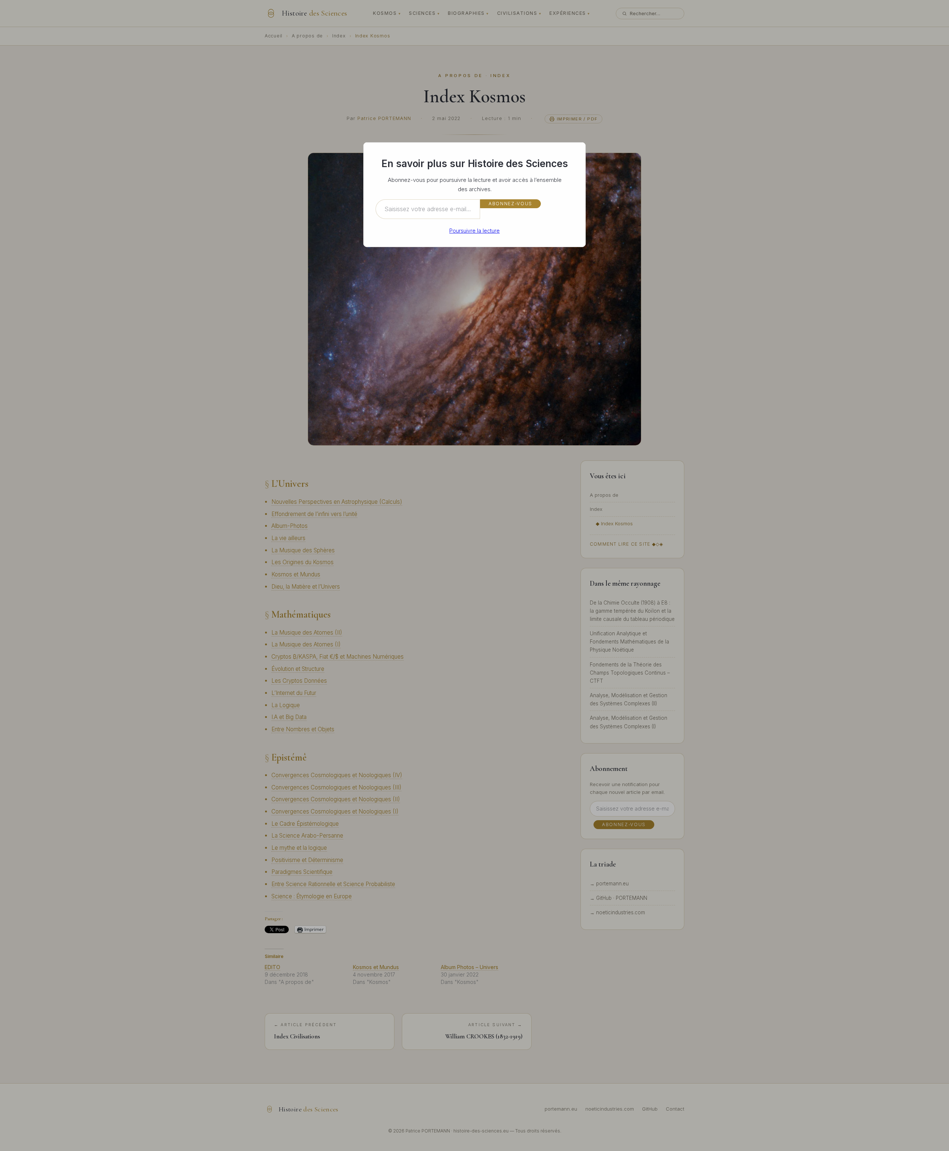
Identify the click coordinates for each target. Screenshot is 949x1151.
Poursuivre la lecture (474, 230)
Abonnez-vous (510, 203)
